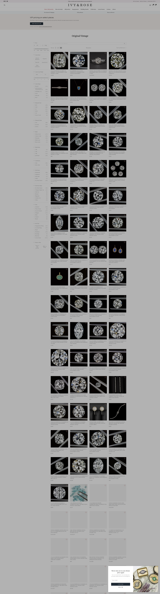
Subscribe (120, 584)
